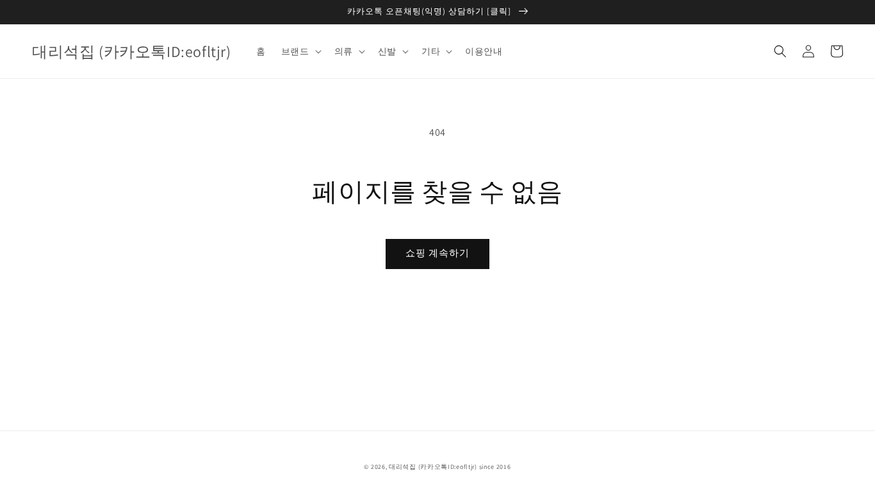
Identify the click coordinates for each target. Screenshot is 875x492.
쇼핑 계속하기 (437, 253)
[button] (780, 51)
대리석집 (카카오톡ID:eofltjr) (433, 467)
